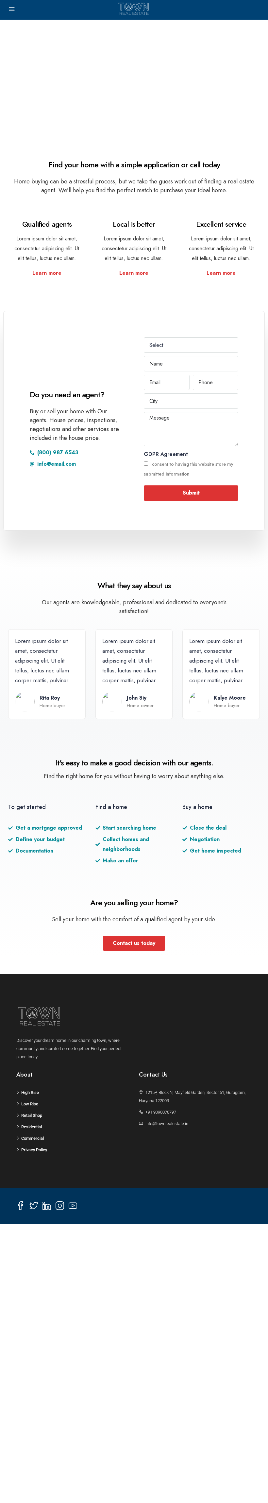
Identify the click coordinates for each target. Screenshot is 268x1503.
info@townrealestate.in (166, 1123)
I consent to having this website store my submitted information (188, 469)
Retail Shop (31, 1115)
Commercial (32, 1138)
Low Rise (29, 1103)
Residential (31, 1126)
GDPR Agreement (166, 454)
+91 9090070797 (160, 1112)
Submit (191, 493)
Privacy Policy (34, 1149)
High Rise (30, 1092)
